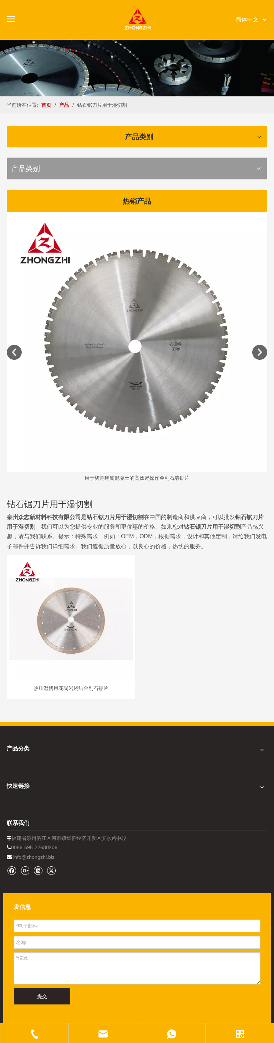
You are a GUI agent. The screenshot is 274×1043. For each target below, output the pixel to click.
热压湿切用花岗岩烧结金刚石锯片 (71, 688)
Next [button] (259, 352)
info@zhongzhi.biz (34, 857)
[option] (137, 347)
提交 (42, 996)
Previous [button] (14, 352)
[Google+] (24, 870)
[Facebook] (11, 870)
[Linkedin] (38, 870)
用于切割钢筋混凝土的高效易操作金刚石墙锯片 (137, 478)
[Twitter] (51, 870)
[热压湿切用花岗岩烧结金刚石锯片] (71, 618)
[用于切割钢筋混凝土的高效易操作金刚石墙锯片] (137, 342)
